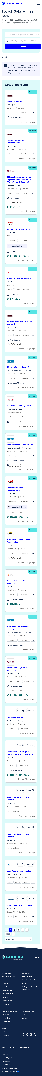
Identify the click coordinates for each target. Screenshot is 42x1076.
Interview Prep (7, 1000)
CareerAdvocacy (7, 1018)
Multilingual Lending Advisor (20, 905)
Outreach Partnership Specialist (16, 582)
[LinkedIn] (31, 1035)
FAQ (23, 1014)
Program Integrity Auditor (18, 229)
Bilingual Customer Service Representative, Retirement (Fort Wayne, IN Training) (19, 179)
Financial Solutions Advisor (19, 278)
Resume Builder (8, 993)
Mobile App (6, 1004)
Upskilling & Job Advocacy (10, 1011)
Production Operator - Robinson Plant (16, 141)
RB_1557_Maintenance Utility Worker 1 (19, 322)
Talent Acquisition (27, 976)
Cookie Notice (6, 1065)
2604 (8, 934)
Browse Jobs (5, 983)
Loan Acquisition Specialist (19, 871)
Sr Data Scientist (14, 101)
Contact (36, 957)
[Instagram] (27, 1035)
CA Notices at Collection (9, 1068)
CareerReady (6, 1014)
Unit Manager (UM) (15, 717)
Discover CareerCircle (8, 976)
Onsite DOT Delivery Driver (19, 406)
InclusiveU (25, 983)
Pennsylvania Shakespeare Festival (19, 798)
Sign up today (14, 73)
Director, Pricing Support (18, 367)
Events (4, 1028)
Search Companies (7, 987)
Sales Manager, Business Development (18, 628)
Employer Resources (8, 1032)
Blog (3, 1025)
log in (22, 65)
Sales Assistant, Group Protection (17, 669)
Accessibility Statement (9, 1058)
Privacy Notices (6, 1054)
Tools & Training (7, 990)
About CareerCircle (28, 1011)
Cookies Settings (7, 1061)
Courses (5, 997)
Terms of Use (6, 1051)
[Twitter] (35, 1035)
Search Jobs (5, 980)
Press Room (5, 1035)
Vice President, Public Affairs (20, 445)
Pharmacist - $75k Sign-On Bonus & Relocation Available (20, 753)
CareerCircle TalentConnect (31, 980)
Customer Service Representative (15, 489)
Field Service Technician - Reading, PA (18, 540)
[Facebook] (23, 1035)
